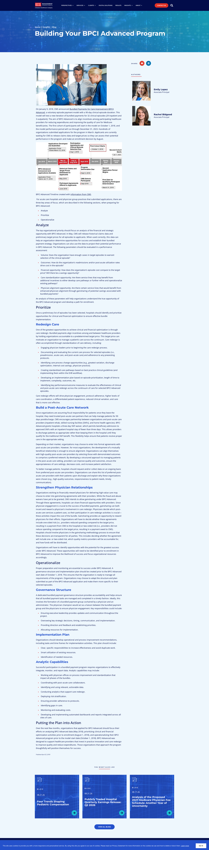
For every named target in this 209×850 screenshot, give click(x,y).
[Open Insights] (132, 5)
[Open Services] (84, 5)
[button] (135, 63)
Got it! (201, 846)
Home (37, 27)
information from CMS (81, 194)
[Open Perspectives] (73, 5)
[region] (104, 845)
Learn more (185, 846)
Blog (54, 27)
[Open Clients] (95, 5)
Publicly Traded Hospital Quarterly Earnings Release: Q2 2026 (103, 802)
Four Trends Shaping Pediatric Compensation (53, 803)
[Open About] (141, 5)
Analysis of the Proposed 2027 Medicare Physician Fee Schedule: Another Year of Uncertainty (151, 801)
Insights (46, 27)
